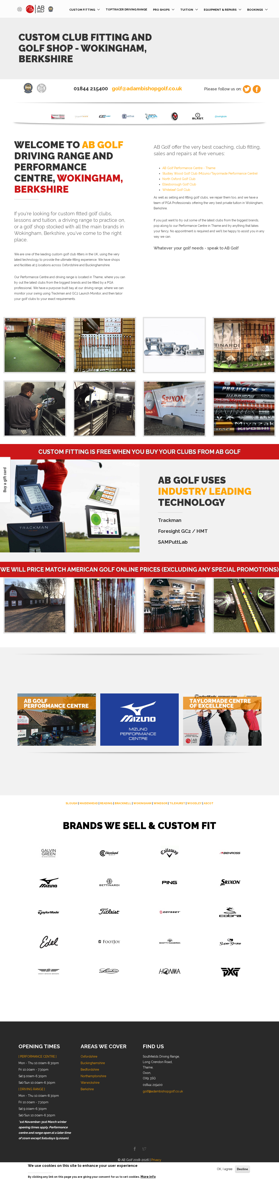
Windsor (160, 803)
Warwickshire (90, 1082)
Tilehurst (177, 803)
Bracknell (123, 803)
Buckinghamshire (93, 1063)
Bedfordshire (90, 1069)
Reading (106, 803)
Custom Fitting (82, 9)
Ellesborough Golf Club (179, 184)
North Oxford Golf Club (179, 179)
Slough (71, 803)
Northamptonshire (93, 1076)
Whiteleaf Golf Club (176, 190)
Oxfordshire (89, 1056)
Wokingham (142, 803)
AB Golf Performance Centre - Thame (188, 168)
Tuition (186, 9)
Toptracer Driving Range (126, 9)
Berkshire (87, 1089)
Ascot (208, 803)
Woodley (194, 803)
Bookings (255, 9)
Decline (242, 1169)
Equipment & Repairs (220, 9)
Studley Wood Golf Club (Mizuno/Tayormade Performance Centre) (210, 173)
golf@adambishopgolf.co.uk (147, 88)
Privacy (156, 1160)
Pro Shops (161, 9)
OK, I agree (224, 1169)
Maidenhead (89, 803)
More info (148, 1176)
